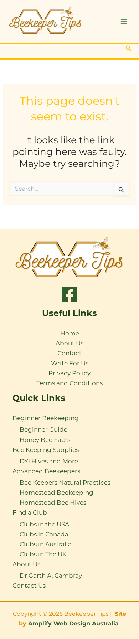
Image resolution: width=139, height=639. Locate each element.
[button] (128, 48)
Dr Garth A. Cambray (51, 575)
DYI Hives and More (49, 461)
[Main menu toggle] (124, 21)
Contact (69, 353)
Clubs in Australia (46, 544)
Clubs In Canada (44, 534)
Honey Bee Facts (45, 439)
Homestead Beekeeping (56, 492)
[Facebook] (69, 294)
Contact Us (29, 585)
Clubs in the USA (44, 524)
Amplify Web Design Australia (74, 623)
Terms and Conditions (69, 383)
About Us (69, 343)
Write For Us (69, 363)
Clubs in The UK (43, 554)
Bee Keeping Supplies (45, 449)
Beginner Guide (43, 429)
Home (69, 333)
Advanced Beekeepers (46, 471)
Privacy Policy (69, 373)
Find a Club (29, 512)
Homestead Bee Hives (53, 502)
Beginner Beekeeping (45, 418)
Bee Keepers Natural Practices (65, 482)
